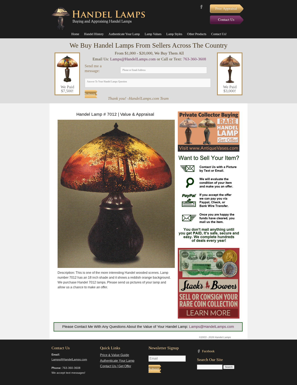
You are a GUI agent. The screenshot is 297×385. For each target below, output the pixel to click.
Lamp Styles (174, 34)
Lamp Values (153, 34)
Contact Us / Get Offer (115, 366)
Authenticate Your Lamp (124, 34)
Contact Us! (218, 34)
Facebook (201, 6)
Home (75, 34)
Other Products (196, 34)
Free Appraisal (226, 8)
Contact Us (226, 19)
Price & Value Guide (114, 355)
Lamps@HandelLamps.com (133, 59)
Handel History (94, 34)
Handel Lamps (98, 18)
